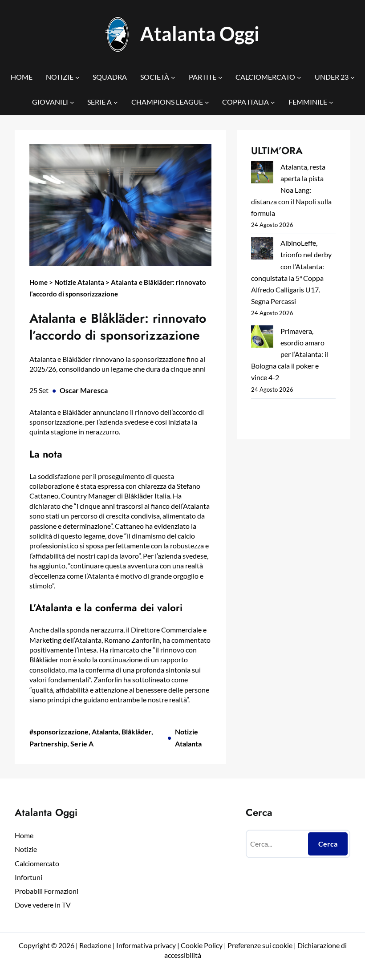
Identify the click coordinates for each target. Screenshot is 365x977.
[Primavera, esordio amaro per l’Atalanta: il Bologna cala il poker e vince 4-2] (262, 338)
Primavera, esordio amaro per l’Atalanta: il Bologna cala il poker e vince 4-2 (289, 354)
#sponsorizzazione (59, 731)
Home (38, 282)
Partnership (48, 743)
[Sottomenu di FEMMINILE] (331, 102)
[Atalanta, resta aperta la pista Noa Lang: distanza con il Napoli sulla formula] (262, 173)
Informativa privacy (145, 945)
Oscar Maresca (84, 390)
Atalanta (105, 731)
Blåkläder (136, 731)
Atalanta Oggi (200, 33)
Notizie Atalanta (79, 282)
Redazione (96, 945)
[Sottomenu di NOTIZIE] (77, 77)
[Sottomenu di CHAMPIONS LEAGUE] (207, 102)
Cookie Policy (202, 945)
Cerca (327, 843)
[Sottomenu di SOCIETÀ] (173, 77)
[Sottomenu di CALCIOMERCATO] (299, 77)
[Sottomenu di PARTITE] (220, 77)
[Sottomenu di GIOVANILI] (72, 102)
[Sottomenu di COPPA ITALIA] (273, 102)
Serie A (81, 743)
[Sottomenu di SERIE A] (116, 102)
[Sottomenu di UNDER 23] (352, 77)
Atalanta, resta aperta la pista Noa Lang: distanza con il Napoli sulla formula (291, 189)
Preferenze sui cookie (259, 945)
